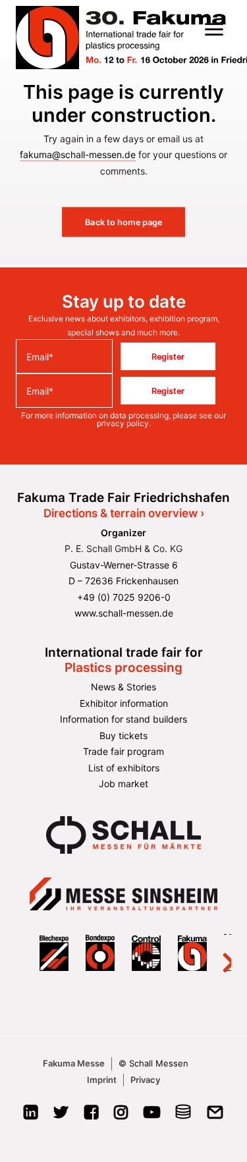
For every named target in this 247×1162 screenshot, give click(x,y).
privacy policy (123, 423)
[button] (214, 29)
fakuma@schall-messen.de (78, 154)
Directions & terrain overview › (123, 513)
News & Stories (123, 686)
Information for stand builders (123, 719)
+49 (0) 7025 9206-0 (124, 597)
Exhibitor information (124, 703)
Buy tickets (123, 735)
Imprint (102, 1079)
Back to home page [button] (124, 222)
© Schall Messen (153, 1063)
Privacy (145, 1079)
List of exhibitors (123, 767)
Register (167, 356)
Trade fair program (123, 751)
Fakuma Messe (74, 1063)
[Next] (220, 952)
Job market (123, 783)
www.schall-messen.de (123, 613)
